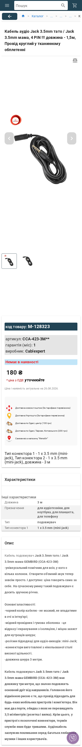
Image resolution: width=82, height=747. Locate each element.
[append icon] (63, 5)
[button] (73, 738)
